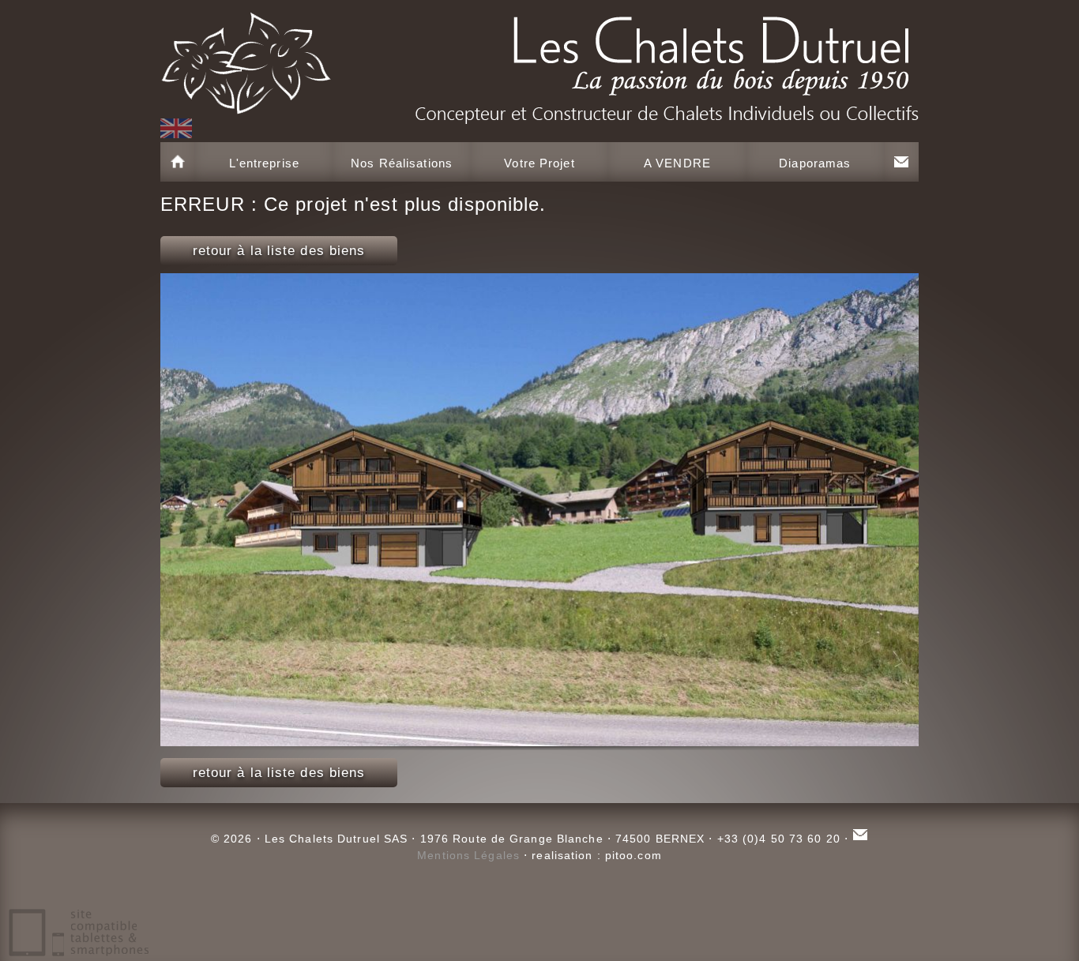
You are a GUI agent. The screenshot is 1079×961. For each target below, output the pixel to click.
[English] (176, 128)
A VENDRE (677, 163)
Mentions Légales (468, 855)
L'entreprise (264, 163)
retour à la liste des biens (279, 250)
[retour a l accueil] (539, 59)
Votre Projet (539, 163)
